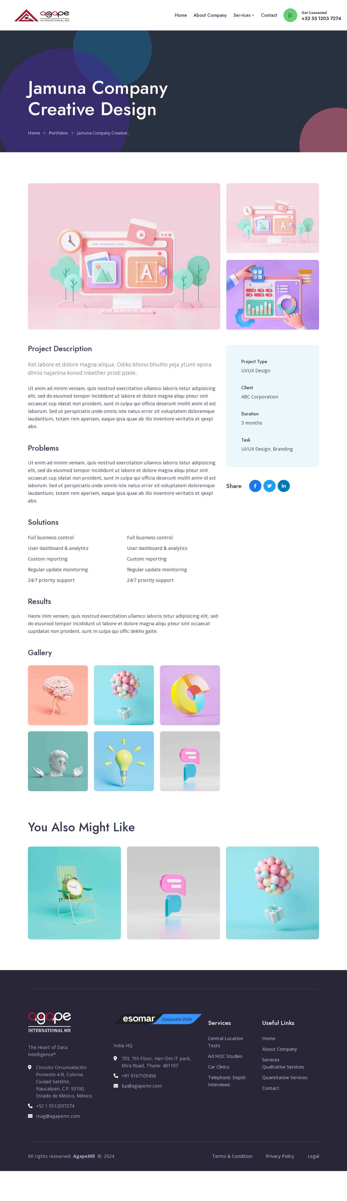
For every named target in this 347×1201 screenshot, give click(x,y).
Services (242, 15)
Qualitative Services (283, 1067)
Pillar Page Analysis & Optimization (268, 933)
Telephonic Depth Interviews (227, 1081)
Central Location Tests (225, 1041)
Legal (313, 1156)
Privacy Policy (280, 1156)
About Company (210, 15)
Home (181, 15)
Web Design (151, 919)
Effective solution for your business (174, 933)
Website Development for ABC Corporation (75, 933)
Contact (269, 15)
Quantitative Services (285, 1077)
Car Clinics (218, 1067)
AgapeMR (84, 1156)
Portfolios (58, 133)
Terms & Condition (232, 1156)
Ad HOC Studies (225, 1056)
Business (49, 919)
